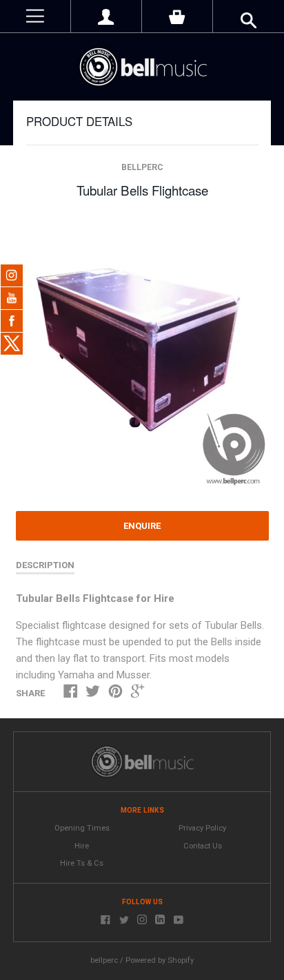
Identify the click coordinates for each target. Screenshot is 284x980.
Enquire (142, 526)
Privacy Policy (202, 828)
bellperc (142, 167)
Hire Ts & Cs (81, 863)
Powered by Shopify (159, 960)
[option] (142, 355)
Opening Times (82, 828)
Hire (81, 846)
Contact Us (202, 846)
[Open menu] (35, 16)
